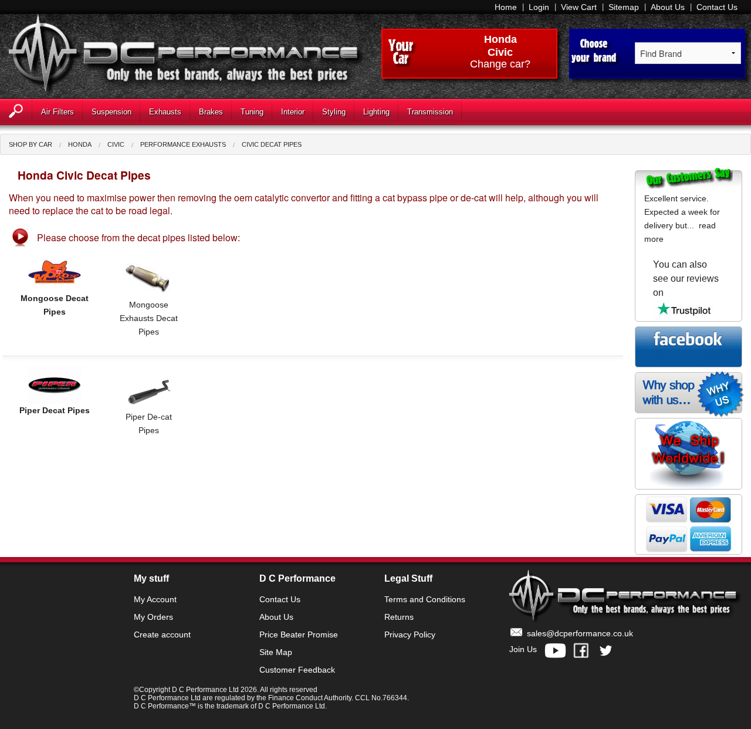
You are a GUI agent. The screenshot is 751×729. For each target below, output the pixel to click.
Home (506, 7)
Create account (162, 634)
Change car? (500, 64)
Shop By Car (30, 144)
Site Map (275, 652)
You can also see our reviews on (686, 278)
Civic (115, 144)
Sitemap (623, 7)
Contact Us (717, 7)
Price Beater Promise (298, 634)
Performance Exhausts (183, 144)
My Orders (153, 617)
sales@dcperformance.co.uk (580, 633)
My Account (155, 599)
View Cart (579, 7)
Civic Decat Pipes (272, 144)
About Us (668, 7)
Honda (500, 39)
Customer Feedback (297, 669)
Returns (399, 617)
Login (539, 7)
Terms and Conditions (424, 599)
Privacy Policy (409, 634)
